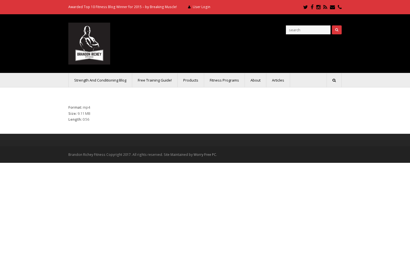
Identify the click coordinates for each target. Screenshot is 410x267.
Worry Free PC (205, 154)
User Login (201, 6)
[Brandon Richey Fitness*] (89, 43)
